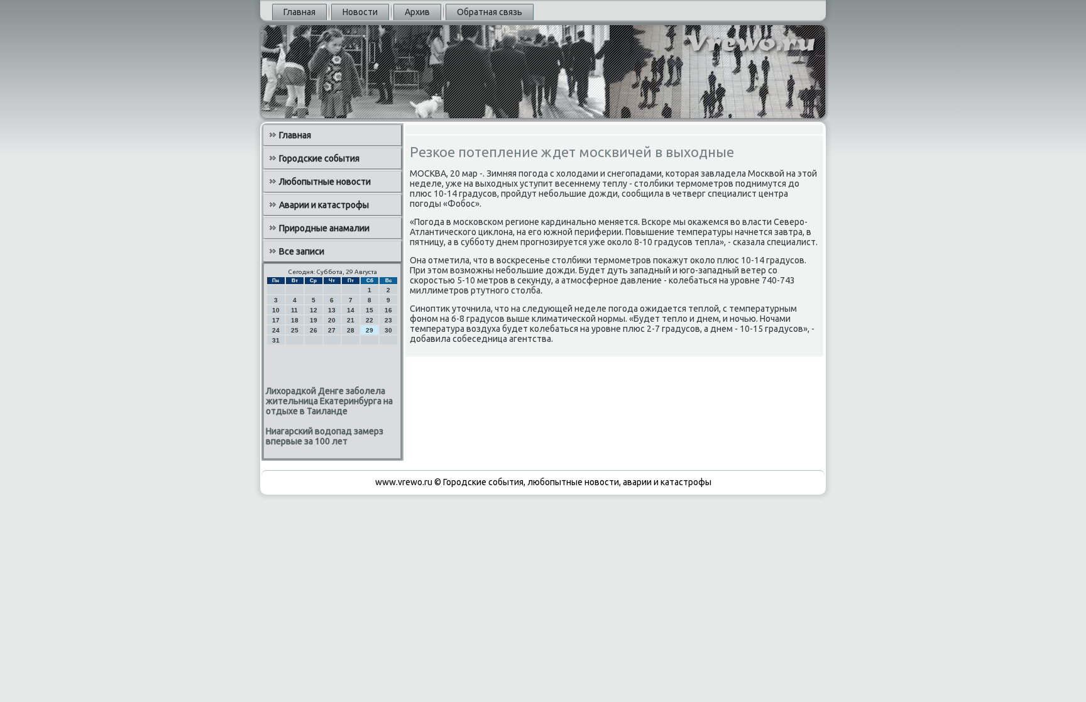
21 (350, 320)
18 (295, 320)
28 (350, 330)
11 (294, 310)
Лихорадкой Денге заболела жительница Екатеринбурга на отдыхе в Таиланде (329, 401)
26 (313, 330)
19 (313, 320)
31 (276, 340)
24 (276, 330)
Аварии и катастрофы (324, 205)
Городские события (319, 158)
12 (313, 310)
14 (350, 310)
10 (276, 310)
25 (295, 330)
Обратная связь (489, 12)
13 (332, 310)
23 (388, 320)
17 (276, 320)
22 (369, 320)
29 (369, 330)
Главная (299, 12)
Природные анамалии (324, 228)
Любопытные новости (325, 182)
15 (369, 310)
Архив (417, 12)
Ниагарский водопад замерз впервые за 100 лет (324, 436)
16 (388, 310)
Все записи (301, 251)
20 (332, 320)
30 (388, 330)
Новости (360, 12)
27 (332, 330)
